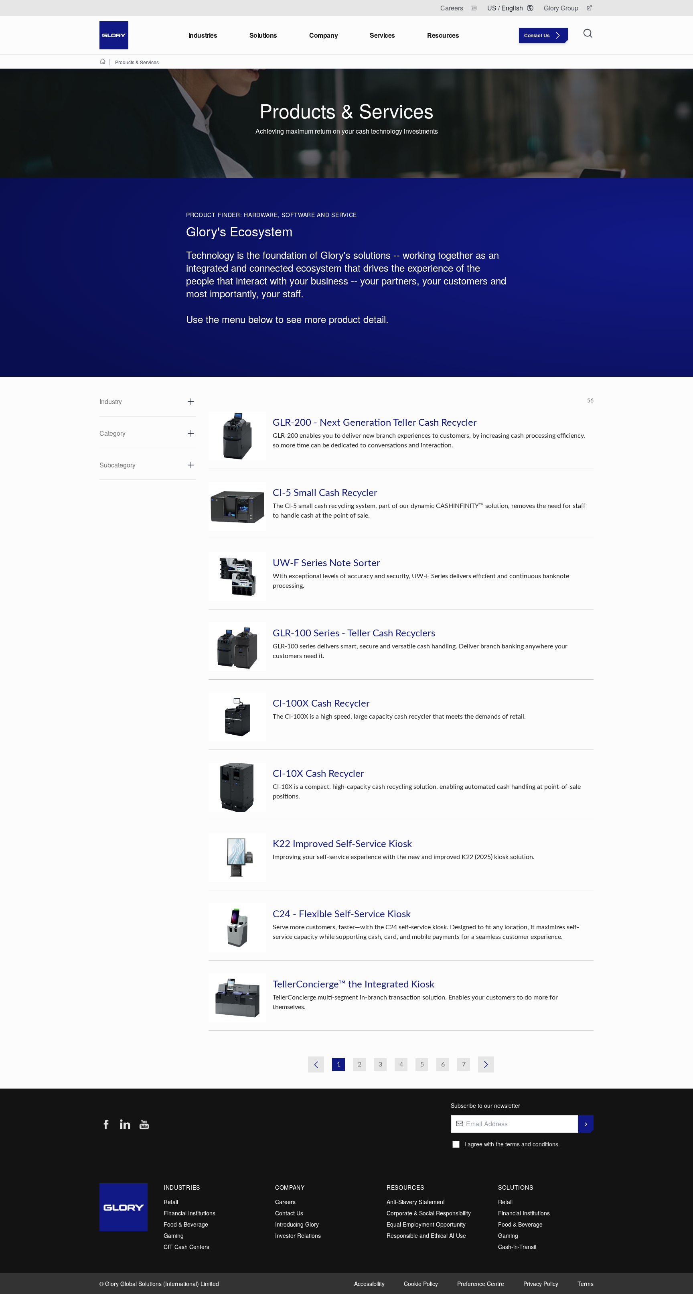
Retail (171, 1202)
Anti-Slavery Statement (416, 1202)
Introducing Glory (297, 1224)
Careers (285, 1202)
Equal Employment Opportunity (426, 1224)
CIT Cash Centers (186, 1247)
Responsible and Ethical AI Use (426, 1235)
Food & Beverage (186, 1224)
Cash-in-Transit (517, 1247)
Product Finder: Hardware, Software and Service (271, 215)
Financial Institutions (189, 1213)
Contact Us (289, 1213)
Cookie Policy (421, 1284)
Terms (586, 1284)
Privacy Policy (540, 1284)
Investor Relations (298, 1235)
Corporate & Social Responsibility (429, 1213)
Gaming (174, 1235)
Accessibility (369, 1284)
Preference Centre (480, 1284)
